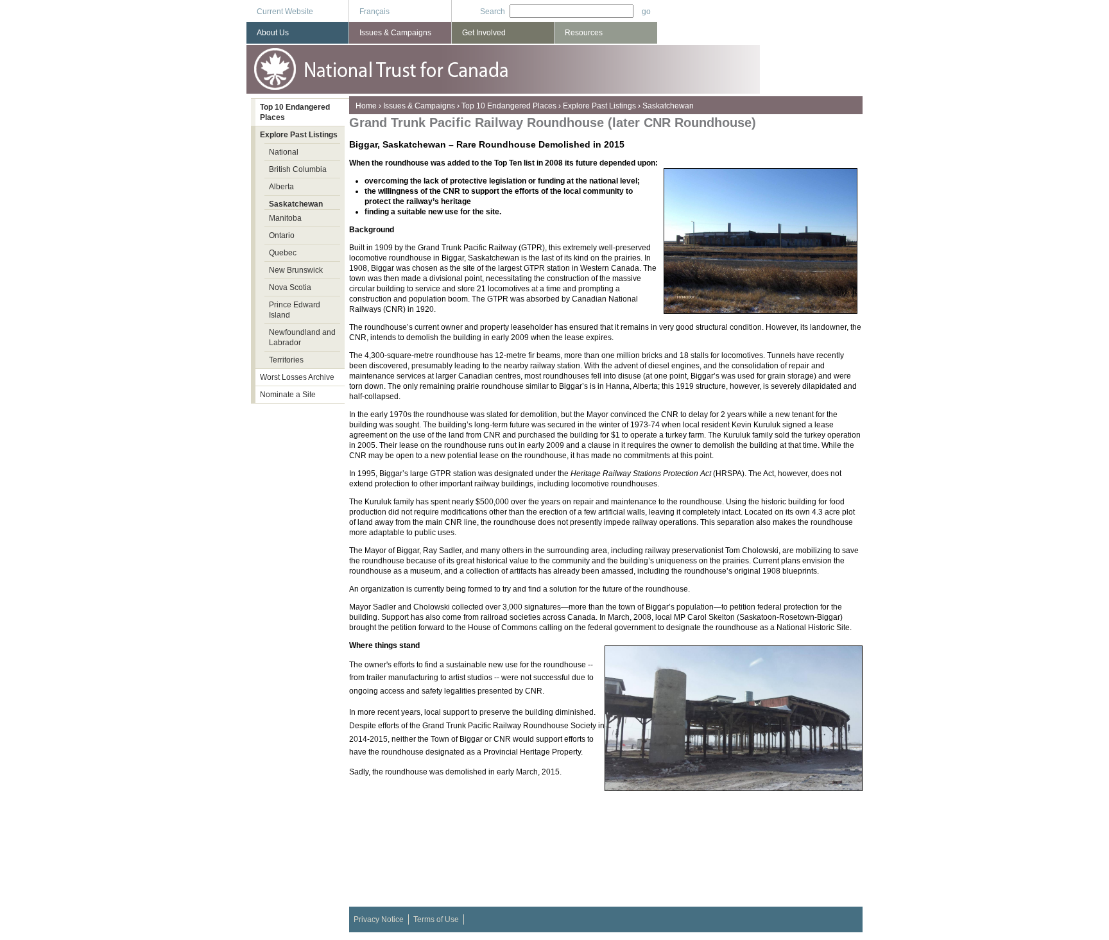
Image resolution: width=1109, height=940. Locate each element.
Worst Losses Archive (297, 377)
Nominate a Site (288, 394)
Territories (286, 359)
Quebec (283, 252)
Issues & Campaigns (419, 105)
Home (366, 105)
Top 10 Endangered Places (508, 105)
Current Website (285, 11)
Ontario (282, 235)
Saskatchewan (668, 105)
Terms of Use (436, 919)
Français (374, 11)
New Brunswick (296, 270)
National (283, 152)
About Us (273, 32)
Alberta (281, 186)
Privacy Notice (379, 919)
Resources (584, 32)
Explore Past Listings (599, 105)
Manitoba (285, 218)
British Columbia (298, 169)
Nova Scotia (290, 287)
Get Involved (484, 32)
